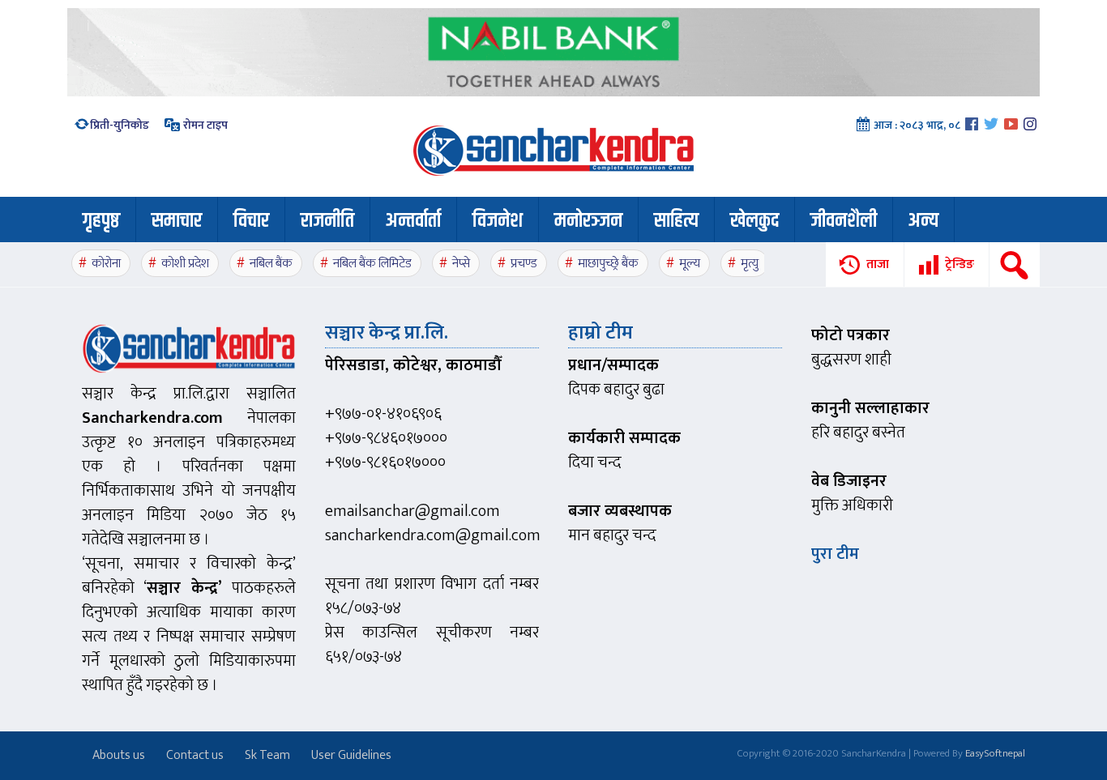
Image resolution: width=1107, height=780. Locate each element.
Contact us (195, 755)
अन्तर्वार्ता (413, 221)
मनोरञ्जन (588, 221)
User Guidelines (351, 755)
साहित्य (676, 221)
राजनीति (327, 221)
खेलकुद (754, 221)
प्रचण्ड (524, 264)
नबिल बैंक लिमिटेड (372, 264)
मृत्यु (750, 264)
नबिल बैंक (271, 264)
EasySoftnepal (995, 753)
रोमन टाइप (204, 125)
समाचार (177, 221)
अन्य (923, 221)
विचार (251, 221)
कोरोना (106, 264)
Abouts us (118, 755)
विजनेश (497, 221)
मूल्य (689, 264)
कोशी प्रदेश (185, 264)
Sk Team (267, 755)
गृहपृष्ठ (101, 221)
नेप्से (461, 264)
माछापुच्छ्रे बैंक (608, 264)
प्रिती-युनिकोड (119, 125)
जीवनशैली (843, 221)
